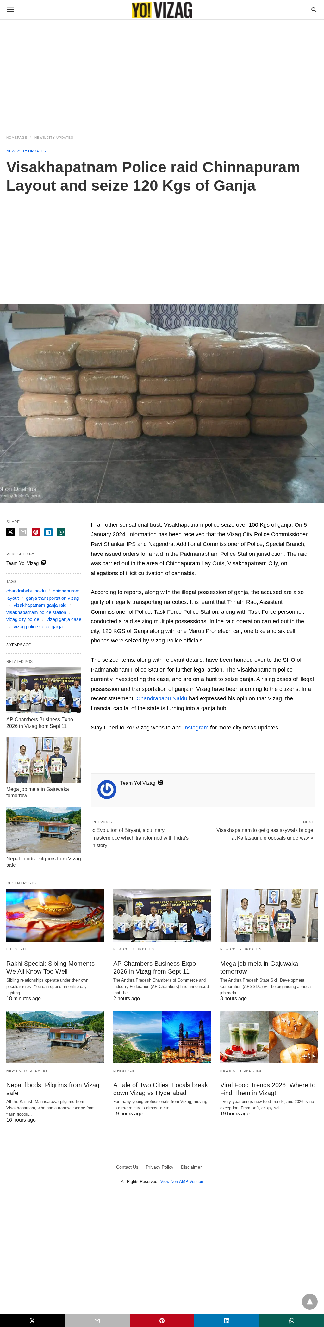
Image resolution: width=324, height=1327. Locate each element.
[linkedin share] (48, 532)
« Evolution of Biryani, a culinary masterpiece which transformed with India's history (140, 838)
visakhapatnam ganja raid (40, 605)
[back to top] (310, 1302)
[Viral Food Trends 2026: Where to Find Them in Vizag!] (269, 1037)
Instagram (196, 727)
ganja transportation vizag (52, 598)
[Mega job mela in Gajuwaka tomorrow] (43, 760)
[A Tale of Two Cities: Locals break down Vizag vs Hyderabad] (162, 1037)
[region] (162, 73)
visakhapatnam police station (36, 612)
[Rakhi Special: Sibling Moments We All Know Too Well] (55, 915)
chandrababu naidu (26, 590)
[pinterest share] (36, 532)
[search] (314, 9)
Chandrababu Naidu (161, 698)
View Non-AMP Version (181, 1181)
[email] (97, 1320)
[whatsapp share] (61, 532)
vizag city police (22, 619)
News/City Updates (53, 137)
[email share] (23, 532)
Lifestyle (17, 949)
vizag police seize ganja (38, 626)
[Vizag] (162, 10)
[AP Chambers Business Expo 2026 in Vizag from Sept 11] (43, 690)
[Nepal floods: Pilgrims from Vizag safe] (43, 829)
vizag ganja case (64, 619)
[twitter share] (10, 532)
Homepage (16, 137)
